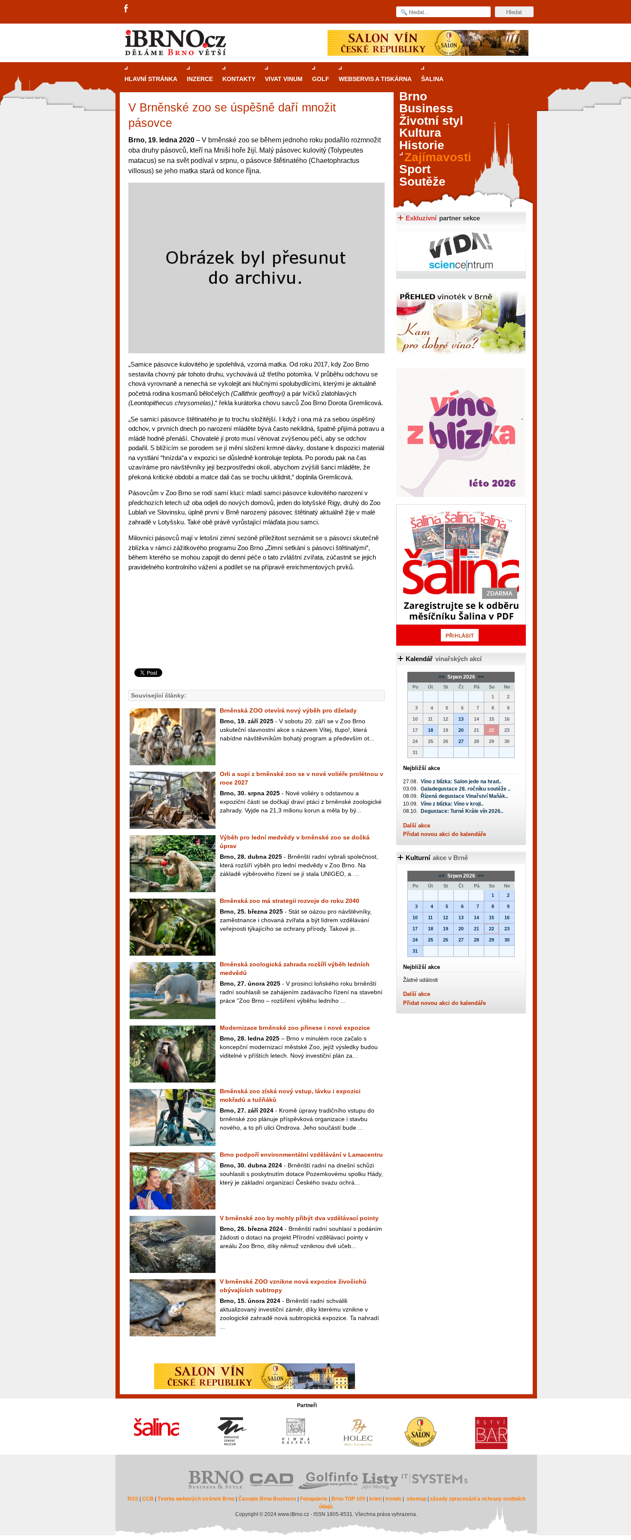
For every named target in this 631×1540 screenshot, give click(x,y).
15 (491, 917)
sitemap (416, 1499)
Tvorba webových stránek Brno (196, 1499)
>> (480, 677)
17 (415, 928)
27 (461, 741)
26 (445, 939)
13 (461, 719)
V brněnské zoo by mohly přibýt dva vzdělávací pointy (299, 1218)
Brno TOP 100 (348, 1499)
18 (430, 730)
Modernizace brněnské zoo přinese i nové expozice (295, 1027)
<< (442, 677)
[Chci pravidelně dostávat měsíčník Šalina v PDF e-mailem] (461, 575)
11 (430, 917)
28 (476, 939)
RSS (132, 1499)
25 (430, 939)
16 (507, 917)
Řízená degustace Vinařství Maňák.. (464, 796)
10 (415, 917)
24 (415, 939)
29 (491, 939)
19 (445, 928)
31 (415, 950)
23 (507, 928)
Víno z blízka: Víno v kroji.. (452, 804)
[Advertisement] (255, 633)
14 (476, 917)
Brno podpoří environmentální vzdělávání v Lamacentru (301, 1154)
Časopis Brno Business (267, 1499)
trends (393, 1499)
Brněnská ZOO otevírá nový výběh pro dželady (288, 710)
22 (491, 928)
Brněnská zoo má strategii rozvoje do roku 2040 (289, 900)
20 (461, 730)
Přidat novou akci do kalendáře (444, 834)
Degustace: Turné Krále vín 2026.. (462, 811)
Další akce (416, 825)
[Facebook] (127, 9)
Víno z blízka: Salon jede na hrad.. (461, 782)
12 (445, 917)
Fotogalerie (314, 1499)
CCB (148, 1499)
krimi (375, 1499)
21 (476, 928)
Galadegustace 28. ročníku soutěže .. (465, 789)
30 (507, 939)
